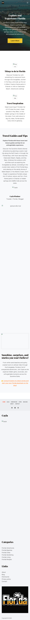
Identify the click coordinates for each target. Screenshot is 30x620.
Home (4, 401)
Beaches (25, 401)
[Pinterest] (18, 407)
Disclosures (5, 577)
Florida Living (6, 557)
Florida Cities (6, 552)
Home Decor (14, 401)
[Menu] (27, 2)
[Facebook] (12, 407)
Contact (17, 403)
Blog (8, 401)
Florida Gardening (7, 555)
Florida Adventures (8, 548)
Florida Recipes (7, 559)
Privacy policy (6, 579)
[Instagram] (15, 407)
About (12, 403)
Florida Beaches (7, 550)
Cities (20, 401)
